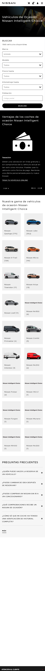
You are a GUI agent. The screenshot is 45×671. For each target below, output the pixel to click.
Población (7, 93)
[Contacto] (33, 3)
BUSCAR (22, 106)
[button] (42, 3)
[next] (40, 188)
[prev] (34, 188)
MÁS (4, 531)
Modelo (5, 60)
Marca (5, 49)
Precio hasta (8, 71)
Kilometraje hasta (10, 82)
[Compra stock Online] (29, 3)
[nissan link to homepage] (8, 3)
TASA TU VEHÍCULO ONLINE (15, 180)
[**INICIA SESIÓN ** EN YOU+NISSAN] (37, 3)
